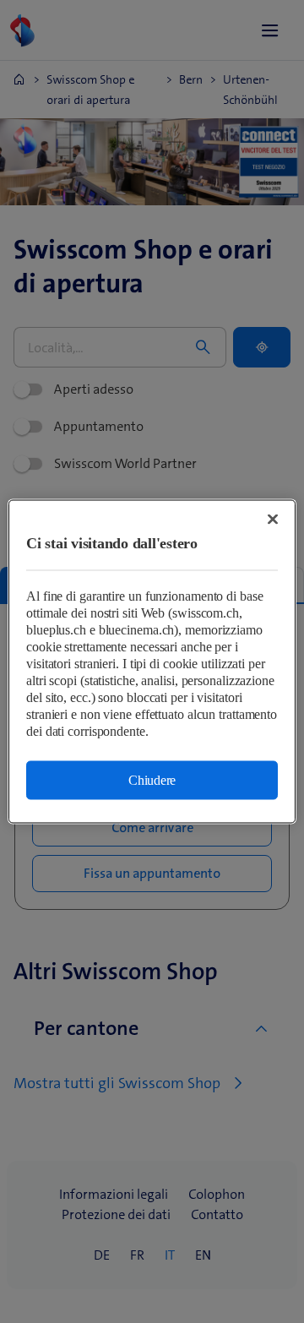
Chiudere (152, 780)
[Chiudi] (272, 519)
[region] (152, 662)
